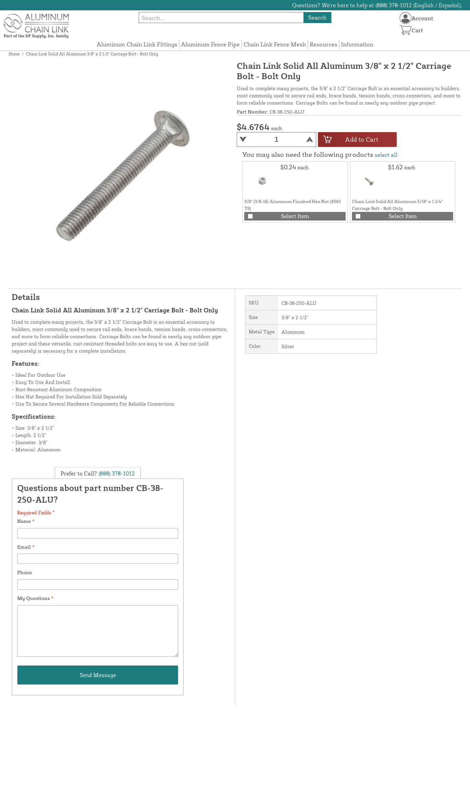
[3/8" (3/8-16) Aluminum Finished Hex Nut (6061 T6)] (261, 180)
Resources (323, 44)
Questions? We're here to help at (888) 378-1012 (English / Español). (377, 5)
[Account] (405, 18)
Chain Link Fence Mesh (275, 44)
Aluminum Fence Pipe (210, 44)
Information (357, 44)
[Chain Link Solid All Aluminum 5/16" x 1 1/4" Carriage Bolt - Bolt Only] (369, 180)
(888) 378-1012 (116, 473)
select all (386, 154)
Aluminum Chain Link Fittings (137, 44)
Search (317, 17)
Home (14, 53)
